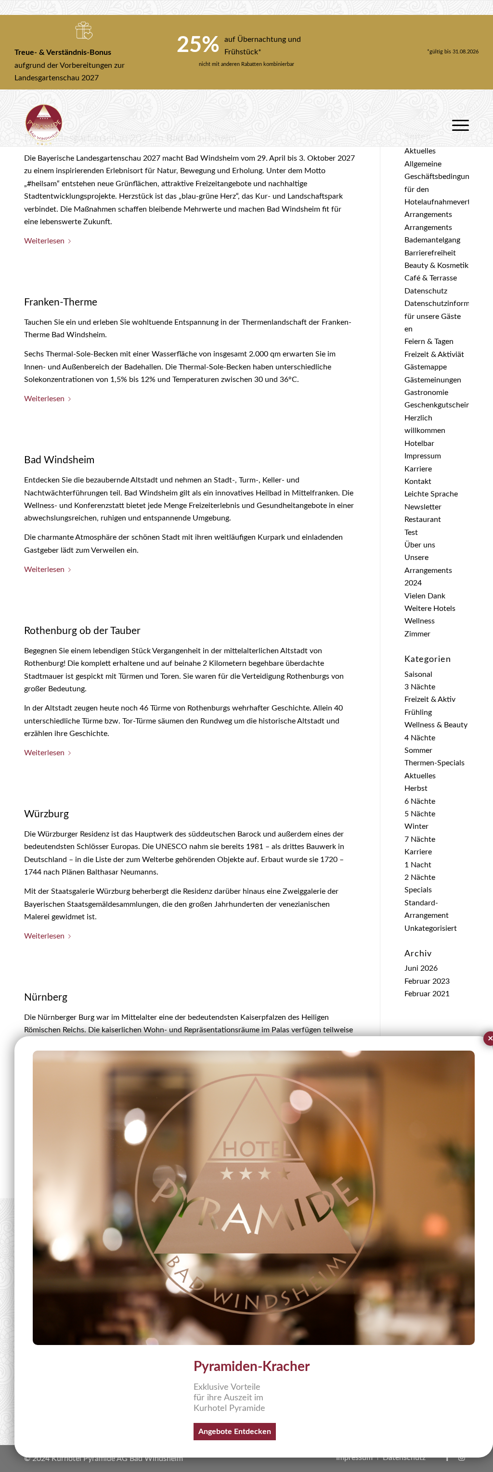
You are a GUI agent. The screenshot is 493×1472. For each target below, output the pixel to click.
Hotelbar (419, 443)
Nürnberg (45, 997)
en (408, 329)
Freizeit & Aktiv (429, 699)
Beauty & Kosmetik (436, 265)
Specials (418, 890)
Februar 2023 (427, 981)
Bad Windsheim (59, 460)
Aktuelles (420, 151)
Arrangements (428, 214)
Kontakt (417, 481)
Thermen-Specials (434, 763)
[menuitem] (457, 125)
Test (411, 532)
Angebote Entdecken (234, 1431)
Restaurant (422, 519)
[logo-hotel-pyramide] (44, 125)
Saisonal (418, 674)
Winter (416, 826)
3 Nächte (419, 687)
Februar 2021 (427, 994)
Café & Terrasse (430, 278)
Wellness (419, 621)
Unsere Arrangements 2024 (428, 570)
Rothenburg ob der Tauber (82, 631)
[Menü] (457, 125)
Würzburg (46, 814)
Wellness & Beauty (435, 725)
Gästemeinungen (432, 380)
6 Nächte (419, 801)
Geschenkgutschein (437, 405)
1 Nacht (417, 865)
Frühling (418, 712)
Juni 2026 (421, 968)
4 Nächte (419, 738)
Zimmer (417, 634)
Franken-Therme (60, 302)
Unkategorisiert (430, 928)
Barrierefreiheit (430, 253)
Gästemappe (425, 367)
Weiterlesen (44, 241)
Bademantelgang (432, 240)
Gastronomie (426, 392)
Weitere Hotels (429, 608)
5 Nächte (419, 814)
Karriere (418, 469)
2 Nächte (419, 877)
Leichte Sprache (431, 494)
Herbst (416, 788)
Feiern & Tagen (429, 341)
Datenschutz (425, 291)
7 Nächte (419, 839)
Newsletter (422, 507)
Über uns (419, 545)
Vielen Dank (424, 596)
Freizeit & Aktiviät (434, 354)
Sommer (418, 750)
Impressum (422, 456)
